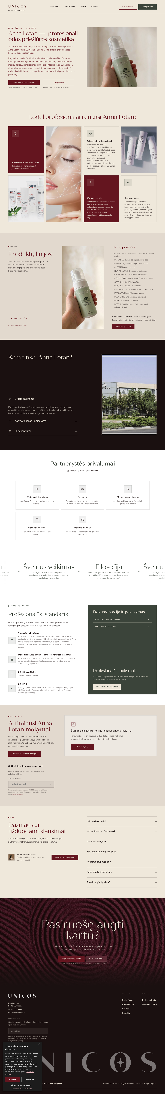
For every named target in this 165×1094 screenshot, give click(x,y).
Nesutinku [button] (30, 1079)
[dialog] (22, 1066)
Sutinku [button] (12, 1079)
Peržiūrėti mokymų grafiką (107, 687)
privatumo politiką (17, 794)
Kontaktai (94, 7)
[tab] (30, 318)
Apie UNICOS (70, 7)
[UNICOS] (82, 1063)
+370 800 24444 (15, 1009)
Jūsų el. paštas (14, 778)
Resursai (82, 7)
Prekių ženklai (54, 7)
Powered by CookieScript (22, 1089)
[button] (22, 1085)
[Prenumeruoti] (50, 784)
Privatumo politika (149, 1005)
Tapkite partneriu (149, 1000)
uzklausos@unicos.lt (16, 1013)
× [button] (39, 1044)
